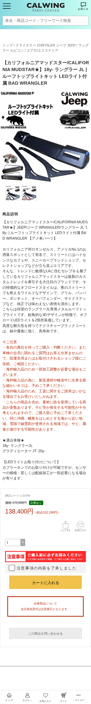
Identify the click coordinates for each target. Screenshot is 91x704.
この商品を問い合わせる (45, 633)
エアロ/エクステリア (42, 50)
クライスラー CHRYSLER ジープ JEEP (45, 45)
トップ (7, 45)
